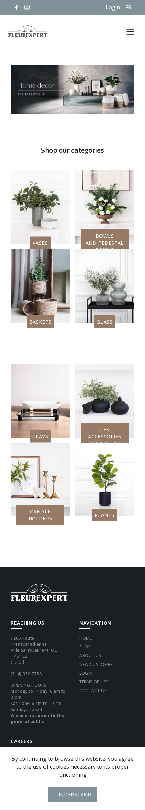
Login (113, 7)
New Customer (96, 664)
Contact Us (93, 690)
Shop (85, 647)
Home (85, 638)
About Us (90, 655)
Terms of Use (93, 682)
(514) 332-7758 (26, 674)
